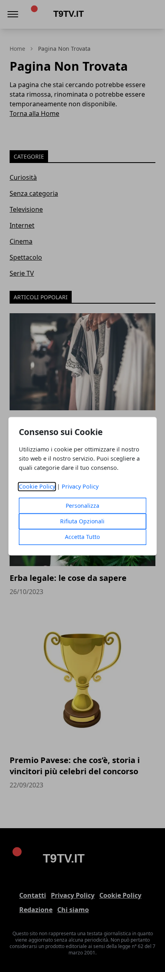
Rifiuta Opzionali (82, 521)
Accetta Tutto (82, 537)
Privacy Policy (80, 486)
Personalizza (82, 505)
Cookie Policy (37, 486)
